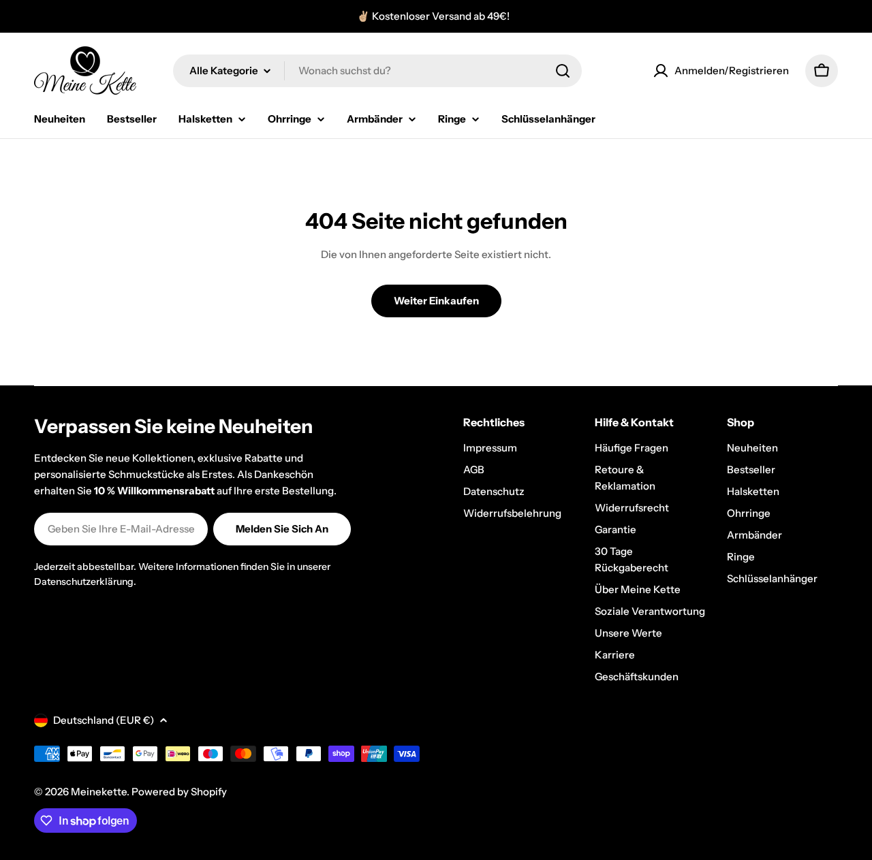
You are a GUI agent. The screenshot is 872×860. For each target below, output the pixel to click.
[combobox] (377, 70)
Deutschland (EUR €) (103, 720)
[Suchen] (563, 71)
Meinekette (99, 791)
